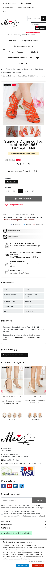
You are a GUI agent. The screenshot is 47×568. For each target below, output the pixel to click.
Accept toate (22, 565)
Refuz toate (38, 565)
